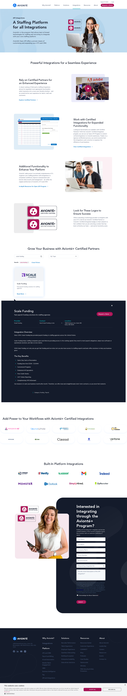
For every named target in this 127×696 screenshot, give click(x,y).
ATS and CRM (46, 653)
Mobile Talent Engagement (46, 664)
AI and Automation (48, 659)
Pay (43, 675)
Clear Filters (36, 262)
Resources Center (85, 643)
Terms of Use (99, 687)
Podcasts (83, 656)
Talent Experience (66, 646)
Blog (81, 653)
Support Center (104, 2)
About (96, 5)
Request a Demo (107, 5)
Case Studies (84, 659)
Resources (87, 5)
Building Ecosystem (67, 656)
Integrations (76, 5)
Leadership (102, 646)
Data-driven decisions (68, 662)
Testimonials (84, 662)
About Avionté (104, 643)
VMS (43, 668)
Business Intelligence (48, 671)
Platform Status (109, 687)
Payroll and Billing (47, 656)
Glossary (83, 666)
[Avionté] (20, 5)
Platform (57, 5)
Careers (101, 649)
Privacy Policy (89, 687)
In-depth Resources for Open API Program (32, 186)
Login (112, 2)
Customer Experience (87, 646)
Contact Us (102, 659)
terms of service (79, 589)
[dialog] (6, 695)
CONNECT (83, 649)
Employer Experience (68, 649)
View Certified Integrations (82, 147)
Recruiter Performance (68, 643)
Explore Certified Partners (27, 100)
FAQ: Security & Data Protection (87, 670)
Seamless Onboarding (68, 653)
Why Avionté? (46, 5)
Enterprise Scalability (68, 659)
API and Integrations (48, 678)
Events (101, 656)
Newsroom (102, 653)
